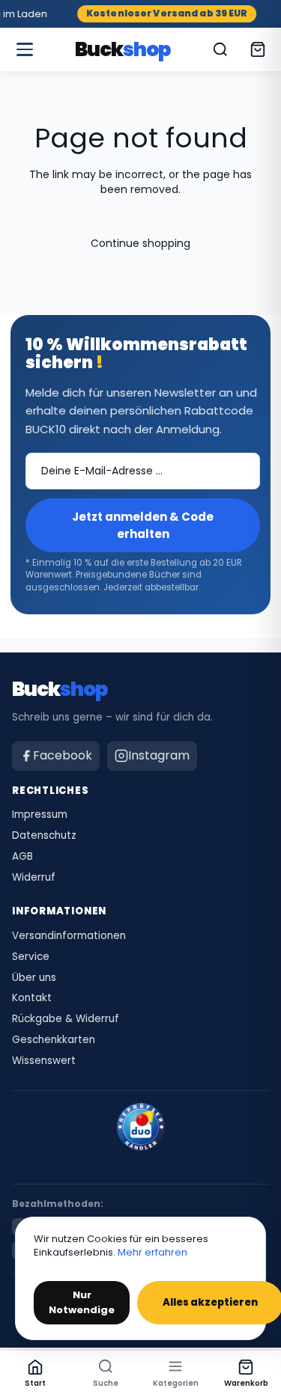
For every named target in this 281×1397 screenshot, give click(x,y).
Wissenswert (44, 1061)
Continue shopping (140, 243)
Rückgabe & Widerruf (65, 1019)
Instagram (159, 755)
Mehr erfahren (152, 1252)
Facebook (62, 755)
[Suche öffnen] (220, 49)
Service (30, 957)
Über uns (34, 978)
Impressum (39, 815)
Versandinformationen (69, 936)
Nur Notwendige (82, 1302)
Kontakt (32, 998)
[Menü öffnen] (24, 49)
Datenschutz (44, 836)
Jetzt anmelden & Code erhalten (143, 525)
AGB (22, 856)
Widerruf (33, 877)
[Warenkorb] (258, 49)
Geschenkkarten (53, 1040)
